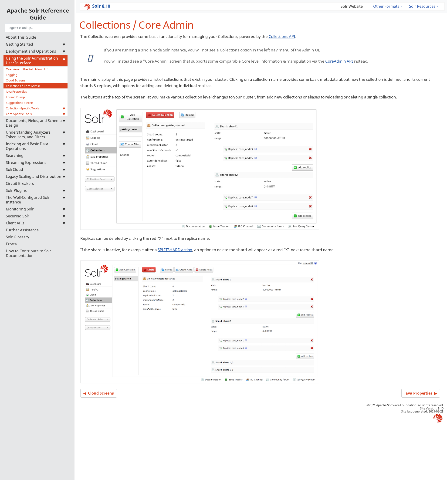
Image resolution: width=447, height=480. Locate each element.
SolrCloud (14, 169)
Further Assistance (22, 230)
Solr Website (352, 6)
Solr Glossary (17, 237)
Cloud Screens (15, 80)
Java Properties (16, 91)
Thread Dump (15, 97)
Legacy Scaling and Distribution (33, 176)
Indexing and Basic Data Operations (27, 146)
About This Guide (21, 37)
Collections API (282, 36)
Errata (11, 244)
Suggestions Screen (19, 103)
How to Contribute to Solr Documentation (28, 253)
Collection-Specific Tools (22, 108)
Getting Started (19, 44)
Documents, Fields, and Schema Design (34, 123)
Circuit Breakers (20, 183)
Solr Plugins (16, 190)
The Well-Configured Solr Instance (28, 200)
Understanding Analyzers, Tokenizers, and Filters (28, 134)
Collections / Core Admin (23, 86)
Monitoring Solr (20, 209)
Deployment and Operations (31, 51)
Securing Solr (17, 216)
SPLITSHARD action (175, 249)
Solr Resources (422, 6)
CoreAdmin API (339, 61)
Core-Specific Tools (19, 114)
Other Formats (386, 6)
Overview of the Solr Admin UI (26, 69)
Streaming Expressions (26, 162)
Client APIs (15, 223)
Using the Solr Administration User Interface (32, 60)
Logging (11, 75)
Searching (15, 155)
